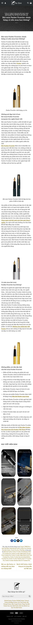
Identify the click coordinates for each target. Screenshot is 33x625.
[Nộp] (29, 596)
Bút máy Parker (8, 551)
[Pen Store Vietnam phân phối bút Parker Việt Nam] (16, 3)
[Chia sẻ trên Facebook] (11, 540)
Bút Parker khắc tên (18, 606)
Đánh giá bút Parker (15, 548)
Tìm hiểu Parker (18, 607)
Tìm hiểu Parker (6, 550)
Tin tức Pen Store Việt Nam (20, 15)
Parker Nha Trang (12, 604)
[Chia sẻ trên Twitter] (15, 540)
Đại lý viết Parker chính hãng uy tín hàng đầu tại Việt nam (24, 566)
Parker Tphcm (24, 600)
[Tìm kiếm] (28, 3)
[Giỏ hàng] (31, 3)
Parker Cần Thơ (18, 602)
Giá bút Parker (8, 600)
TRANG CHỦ (10, 616)
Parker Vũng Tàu (22, 604)
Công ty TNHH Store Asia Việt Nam (15, 13)
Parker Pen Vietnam (19, 14)
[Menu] (2, 3)
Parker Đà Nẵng (9, 602)
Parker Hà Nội (16, 600)
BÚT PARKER (17, 616)
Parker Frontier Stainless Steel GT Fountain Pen (17, 560)
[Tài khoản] (5, 3)
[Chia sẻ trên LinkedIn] (21, 540)
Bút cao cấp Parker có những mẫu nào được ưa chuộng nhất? (8, 566)
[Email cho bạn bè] (18, 540)
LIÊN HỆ (24, 616)
